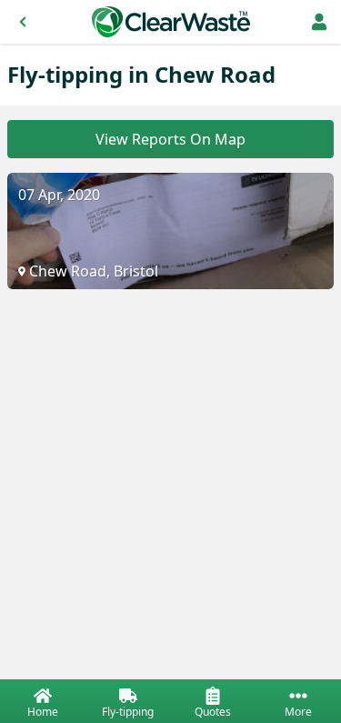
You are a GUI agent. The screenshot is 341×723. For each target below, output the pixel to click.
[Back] (22, 22)
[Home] (171, 22)
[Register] (319, 22)
